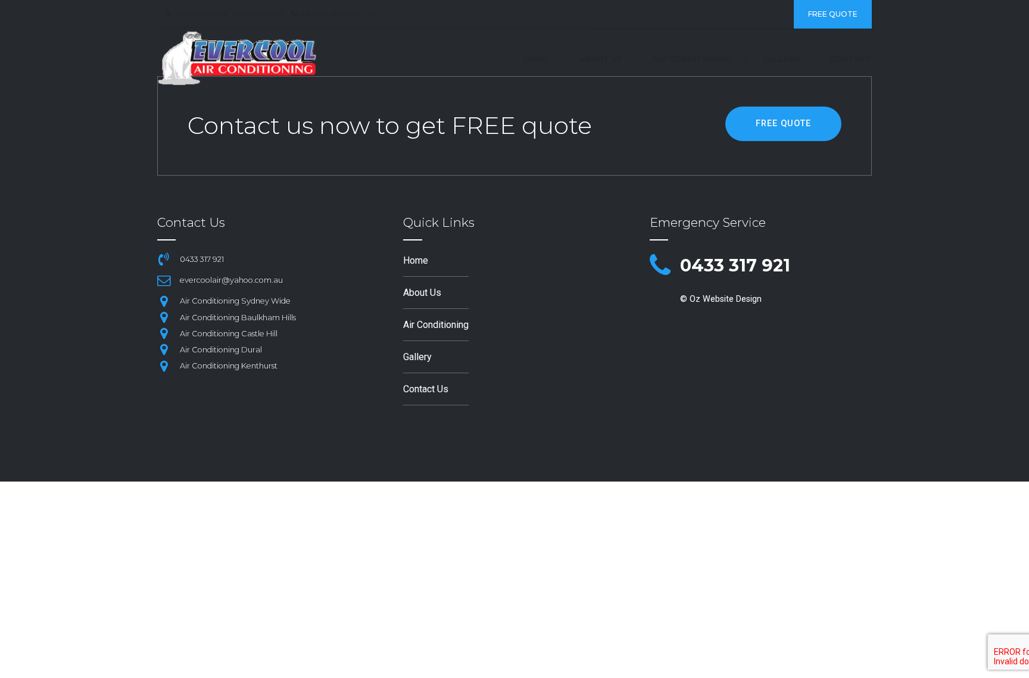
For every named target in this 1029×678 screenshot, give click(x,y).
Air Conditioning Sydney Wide (235, 300)
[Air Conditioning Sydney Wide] (163, 301)
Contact (851, 59)
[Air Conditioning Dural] (163, 349)
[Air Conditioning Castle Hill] (163, 333)
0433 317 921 (735, 265)
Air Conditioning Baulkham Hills (238, 317)
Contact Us (425, 389)
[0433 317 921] (660, 266)
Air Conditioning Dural (221, 349)
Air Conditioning (692, 59)
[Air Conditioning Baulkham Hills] (163, 317)
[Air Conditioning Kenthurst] (163, 366)
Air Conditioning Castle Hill (228, 333)
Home (536, 59)
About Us (600, 59)
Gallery (781, 59)
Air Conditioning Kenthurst (228, 365)
